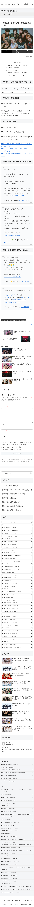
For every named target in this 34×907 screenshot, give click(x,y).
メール (4, 430)
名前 (3, 425)
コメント (4, 407)
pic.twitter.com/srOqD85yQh (16, 195)
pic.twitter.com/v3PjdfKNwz (12, 302)
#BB (22, 297)
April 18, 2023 (8, 242)
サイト (3, 436)
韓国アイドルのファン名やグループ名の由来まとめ (14, 320)
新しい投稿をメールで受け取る (12, 449)
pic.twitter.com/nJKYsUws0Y (12, 277)
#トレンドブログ (10, 295)
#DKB (7, 297)
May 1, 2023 (26, 281)
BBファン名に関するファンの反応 (16, 75)
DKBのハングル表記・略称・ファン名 (17, 65)
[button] (17, 51)
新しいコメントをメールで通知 (12, 447)
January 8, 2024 (23, 200)
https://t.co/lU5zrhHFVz (19, 300)
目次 (14, 62)
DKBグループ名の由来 (13, 68)
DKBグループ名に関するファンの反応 (17, 72)
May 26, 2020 (25, 307)
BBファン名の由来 (12, 70)
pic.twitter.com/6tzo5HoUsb (12, 235)
